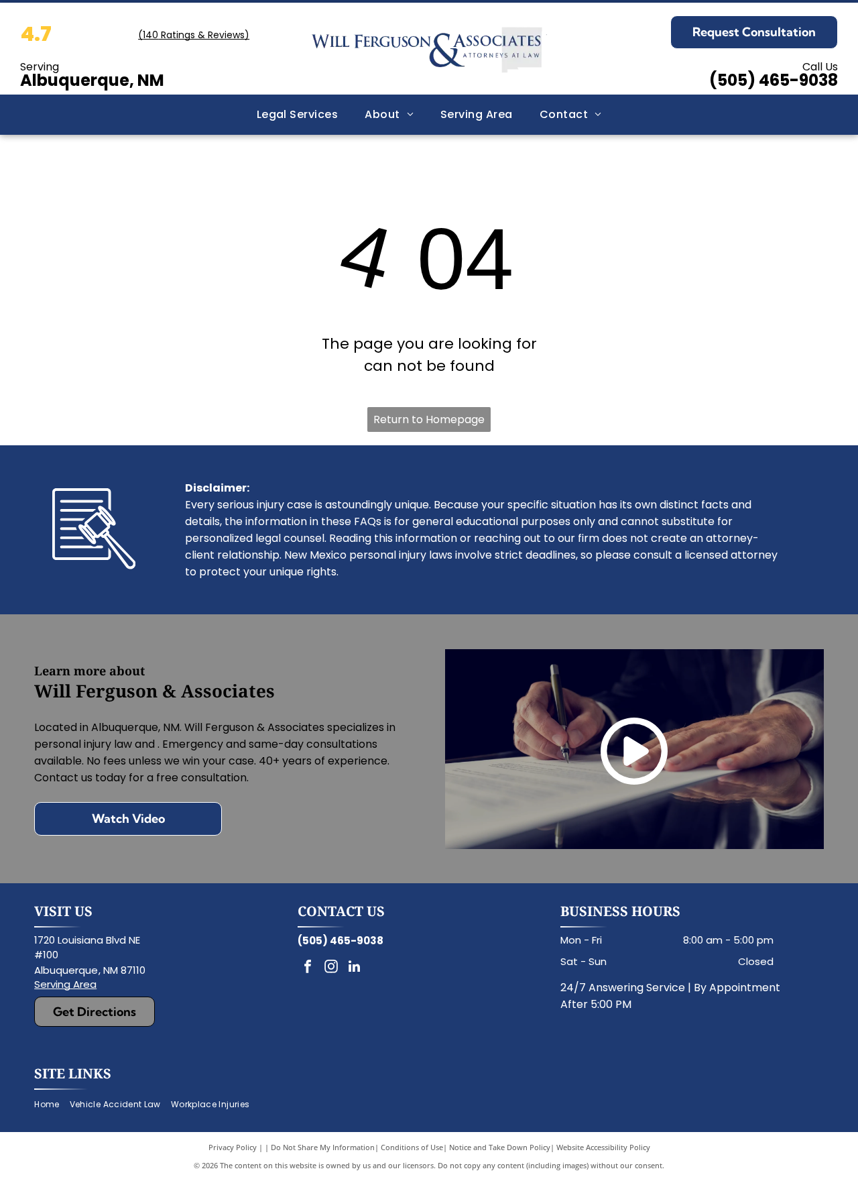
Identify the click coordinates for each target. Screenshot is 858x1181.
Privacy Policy (232, 1147)
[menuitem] (297, 114)
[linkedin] (355, 968)
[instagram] (331, 968)
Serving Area (65, 984)
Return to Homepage (429, 419)
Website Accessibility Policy (603, 1147)
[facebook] (308, 968)
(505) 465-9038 (773, 80)
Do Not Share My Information (323, 1147)
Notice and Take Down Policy (499, 1147)
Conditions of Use (412, 1147)
